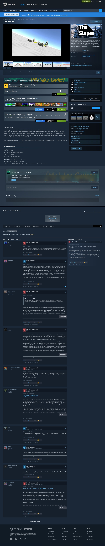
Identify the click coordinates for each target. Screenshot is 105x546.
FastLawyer (10, 260)
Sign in (6, 71)
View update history (75, 136)
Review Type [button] (7, 226)
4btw (9, 242)
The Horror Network (12, 389)
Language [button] (27, 226)
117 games (10, 467)
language (98, 1)
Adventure (85, 65)
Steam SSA (51, 533)
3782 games (10, 330)
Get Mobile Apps (91, 533)
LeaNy (9, 446)
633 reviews (10, 449)
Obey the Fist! (11, 291)
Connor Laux (92, 55)
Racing (76, 65)
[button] (6, 10)
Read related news (75, 138)
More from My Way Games (21, 172)
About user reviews (88, 211)
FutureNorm (11, 482)
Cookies (75, 539)
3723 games (10, 391)
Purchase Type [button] (17, 226)
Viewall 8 (97, 117)
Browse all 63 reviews (35, 521)
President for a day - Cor (22, 117)
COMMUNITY (30, 4)
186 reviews (10, 485)
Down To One (22, 115)
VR (88, 65)
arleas (9, 329)
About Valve (65, 531)
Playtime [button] (45, 226)
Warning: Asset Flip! (30, 298)
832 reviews (10, 392)
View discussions (75, 140)
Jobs (63, 533)
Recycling (64, 539)
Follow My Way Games (20, 176)
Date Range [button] (36, 226)
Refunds (75, 542)
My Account (90, 539)
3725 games (10, 484)
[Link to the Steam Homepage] (9, 5)
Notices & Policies (77, 536)
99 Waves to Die (31, 115)
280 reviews (10, 369)
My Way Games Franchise (22, 19)
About (37, 4)
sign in (92, 1)
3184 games (10, 429)
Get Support (90, 536)
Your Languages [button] (11, 231)
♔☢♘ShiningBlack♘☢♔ (14, 367)
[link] (51, 109)
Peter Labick (86, 55)
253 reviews (10, 332)
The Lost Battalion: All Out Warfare (44, 115)
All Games (5, 19)
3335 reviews (10, 261)
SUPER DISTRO (57, 115)
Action (73, 65)
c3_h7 (9, 427)
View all (97, 195)
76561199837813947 (12, 465)
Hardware (64, 536)
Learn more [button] (96, 108)
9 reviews (9, 245)
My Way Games (86, 56)
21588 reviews (10, 294)
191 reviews (10, 468)
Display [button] (52, 226)
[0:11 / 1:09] (36, 42)
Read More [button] (63, 316)
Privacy (75, 531)
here (31, 200)
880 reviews (10, 430)
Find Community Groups (76, 142)
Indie (80, 65)
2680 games (10, 448)
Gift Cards (50, 542)
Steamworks (51, 536)
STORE (22, 4)
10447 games (10, 292)
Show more (32, 117)
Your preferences (98, 211)
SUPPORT (44, 4)
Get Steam (89, 531)
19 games (9, 243)
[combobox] (81, 10)
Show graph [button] (96, 226)
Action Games (12, 19)
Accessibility (76, 533)
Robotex (17, 115)
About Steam (51, 531)
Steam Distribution (52, 539)
